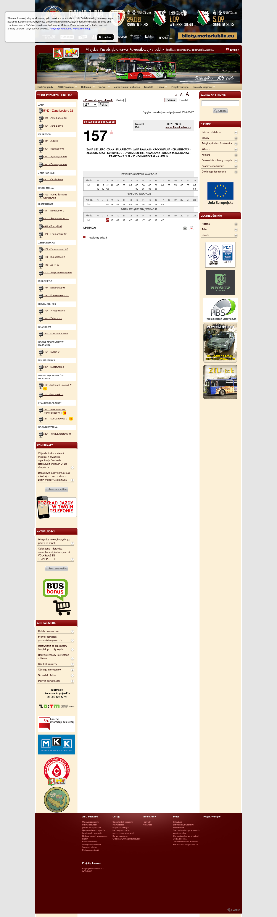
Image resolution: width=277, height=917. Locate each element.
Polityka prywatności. (61, 28)
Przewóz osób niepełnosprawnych (121, 826)
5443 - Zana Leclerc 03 (55, 117)
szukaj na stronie (213, 94)
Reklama (85, 87)
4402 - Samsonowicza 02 (56, 218)
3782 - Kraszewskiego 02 (56, 295)
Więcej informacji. (81, 28)
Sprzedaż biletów (47, 675)
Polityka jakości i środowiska (217, 143)
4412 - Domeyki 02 (52, 226)
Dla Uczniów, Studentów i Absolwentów (183, 826)
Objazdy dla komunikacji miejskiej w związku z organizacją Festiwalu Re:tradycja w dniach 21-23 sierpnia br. (52, 460)
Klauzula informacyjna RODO (185, 844)
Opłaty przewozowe (48, 631)
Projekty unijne (179, 87)
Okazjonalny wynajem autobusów (126, 838)
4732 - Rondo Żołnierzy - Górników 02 (55, 196)
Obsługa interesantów (49, 669)
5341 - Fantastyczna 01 (55, 164)
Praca (159, 87)
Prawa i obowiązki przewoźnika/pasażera (50, 638)
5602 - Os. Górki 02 (53, 179)
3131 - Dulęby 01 (52, 351)
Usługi (101, 87)
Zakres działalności (212, 132)
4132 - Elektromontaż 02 (55, 249)
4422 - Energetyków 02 (55, 233)
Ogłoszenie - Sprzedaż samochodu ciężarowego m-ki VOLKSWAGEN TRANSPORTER (54, 554)
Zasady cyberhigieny (213, 166)
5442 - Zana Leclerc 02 (178, 127)
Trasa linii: (184, 100)
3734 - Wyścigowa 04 (54, 310)
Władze (206, 149)
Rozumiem (105, 37)
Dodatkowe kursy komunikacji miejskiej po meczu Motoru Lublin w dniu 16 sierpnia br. (54, 476)
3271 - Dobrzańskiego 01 (56, 418)
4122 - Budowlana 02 (54, 256)
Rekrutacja (177, 821)
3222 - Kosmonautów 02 (55, 333)
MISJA (205, 137)
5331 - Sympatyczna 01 (55, 156)
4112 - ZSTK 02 (51, 264)
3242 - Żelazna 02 (52, 318)
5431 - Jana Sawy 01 (54, 125)
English (234, 50)
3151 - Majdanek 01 (53, 394)
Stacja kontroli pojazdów (123, 821)
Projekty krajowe (201, 87)
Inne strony (149, 816)
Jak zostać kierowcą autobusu (185, 841)
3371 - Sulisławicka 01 (54, 366)
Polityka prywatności (49, 680)
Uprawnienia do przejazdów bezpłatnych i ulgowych (52, 647)
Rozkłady (147, 821)
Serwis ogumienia (120, 836)
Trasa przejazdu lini (54, 95)
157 (95, 134)
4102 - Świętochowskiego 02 (57, 272)
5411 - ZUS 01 (50, 140)
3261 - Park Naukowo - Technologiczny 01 (54, 411)
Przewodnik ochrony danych (217, 160)
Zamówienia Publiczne (127, 87)
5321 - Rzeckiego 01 (53, 148)
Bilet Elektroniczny (47, 664)
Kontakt (148, 87)
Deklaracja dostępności (214, 171)
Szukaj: (120, 100)
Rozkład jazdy (45, 87)
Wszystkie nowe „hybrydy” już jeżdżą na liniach (54, 541)
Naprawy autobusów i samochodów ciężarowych (123, 832)
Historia (206, 223)
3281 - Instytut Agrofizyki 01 (57, 433)
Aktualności (147, 824)
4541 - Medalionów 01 (54, 210)
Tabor (205, 229)
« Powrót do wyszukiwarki (98, 100)
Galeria (205, 235)
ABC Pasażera (64, 87)
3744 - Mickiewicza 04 (54, 287)
